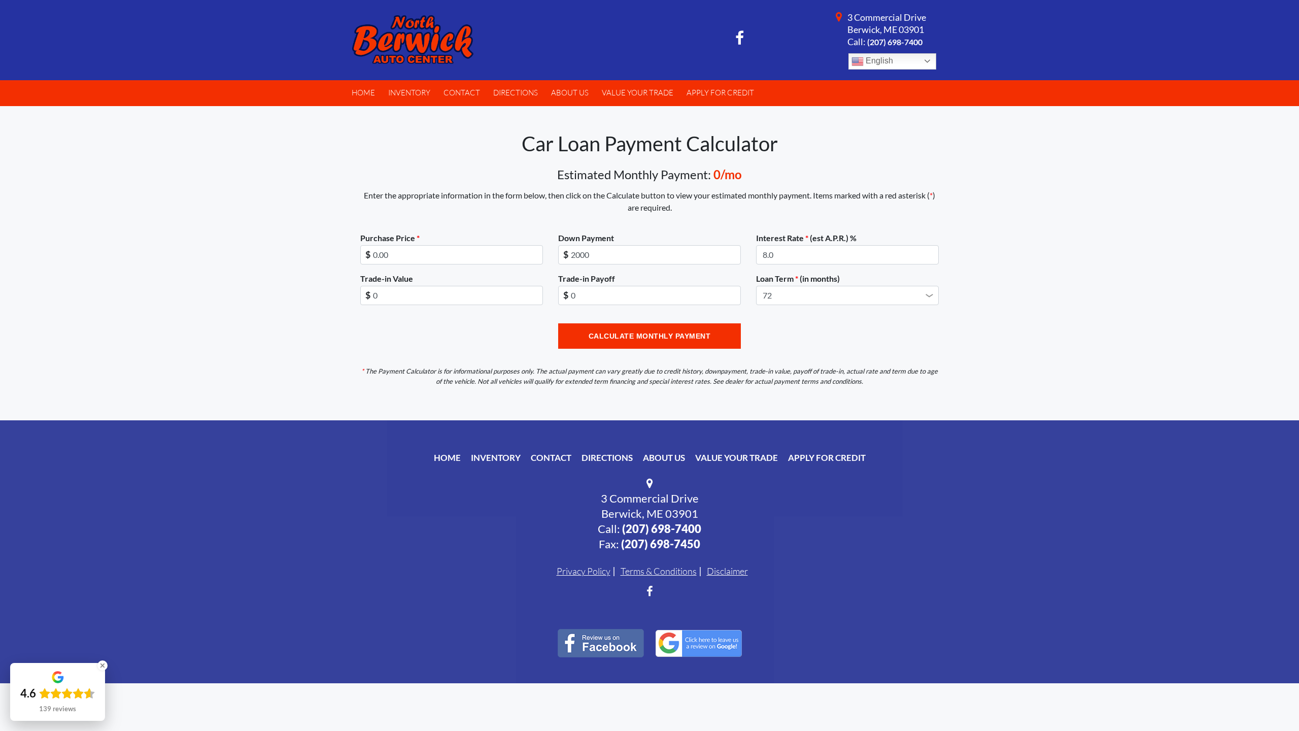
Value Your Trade (736, 457)
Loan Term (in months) (798, 278)
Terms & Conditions (659, 571)
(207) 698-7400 (894, 42)
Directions (607, 457)
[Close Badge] (102, 665)
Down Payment (586, 238)
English (878, 60)
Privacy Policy (583, 571)
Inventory (496, 457)
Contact (551, 457)
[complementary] (1268, 700)
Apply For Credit (827, 457)
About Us (664, 457)
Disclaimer (727, 571)
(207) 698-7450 (660, 544)
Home (447, 457)
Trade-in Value (386, 278)
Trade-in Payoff (586, 278)
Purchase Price (390, 238)
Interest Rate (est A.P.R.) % (806, 238)
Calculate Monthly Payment (650, 336)
